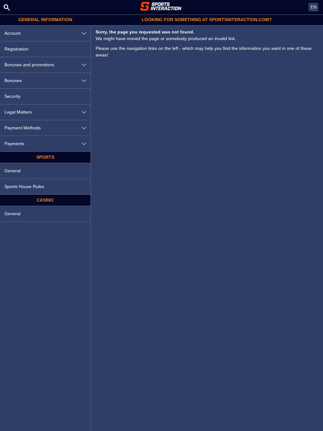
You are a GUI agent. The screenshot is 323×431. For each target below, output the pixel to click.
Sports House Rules (24, 186)
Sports (45, 157)
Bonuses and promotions (29, 64)
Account (12, 33)
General (12, 170)
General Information (45, 19)
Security (12, 96)
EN (313, 7)
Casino (45, 200)
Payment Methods (22, 127)
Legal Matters (18, 112)
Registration (16, 48)
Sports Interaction (161, 6)
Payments (14, 143)
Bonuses (13, 80)
